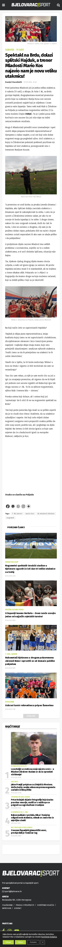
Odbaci (20, 942)
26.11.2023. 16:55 (15, 823)
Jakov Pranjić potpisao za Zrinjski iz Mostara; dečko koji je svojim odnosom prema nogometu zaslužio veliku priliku (33, 787)
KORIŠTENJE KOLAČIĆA (45, 905)
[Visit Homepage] (31, 5)
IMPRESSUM (6, 908)
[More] (28, 506)
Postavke (33, 942)
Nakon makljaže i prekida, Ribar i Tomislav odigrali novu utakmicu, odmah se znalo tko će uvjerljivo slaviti (32, 818)
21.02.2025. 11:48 (16, 808)
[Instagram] (23, 506)
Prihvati (8, 942)
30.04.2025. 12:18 (10, 709)
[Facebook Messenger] (13, 506)
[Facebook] (7, 506)
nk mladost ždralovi (46, 514)
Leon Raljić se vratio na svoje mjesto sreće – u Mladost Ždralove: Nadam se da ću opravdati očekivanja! (32, 772)
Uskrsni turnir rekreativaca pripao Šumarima (29, 705)
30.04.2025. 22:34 (10, 576)
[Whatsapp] (18, 506)
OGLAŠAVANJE (7, 905)
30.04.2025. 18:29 (10, 668)
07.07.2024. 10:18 (16, 777)
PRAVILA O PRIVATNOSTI (25, 905)
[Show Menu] (3, 5)
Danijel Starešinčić (13, 82)
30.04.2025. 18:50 (10, 620)
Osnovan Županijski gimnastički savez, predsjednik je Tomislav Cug (29, 831)
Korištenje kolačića (49, 937)
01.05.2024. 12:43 (30, 82)
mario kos (30, 514)
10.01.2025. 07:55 (16, 793)
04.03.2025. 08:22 (16, 836)
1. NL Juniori (17, 514)
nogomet (10, 518)
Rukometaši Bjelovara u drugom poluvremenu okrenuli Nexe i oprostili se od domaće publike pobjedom (30, 660)
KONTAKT (17, 908)
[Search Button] (58, 5)
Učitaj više (31, 716)
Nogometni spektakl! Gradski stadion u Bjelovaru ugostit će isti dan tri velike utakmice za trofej (30, 568)
